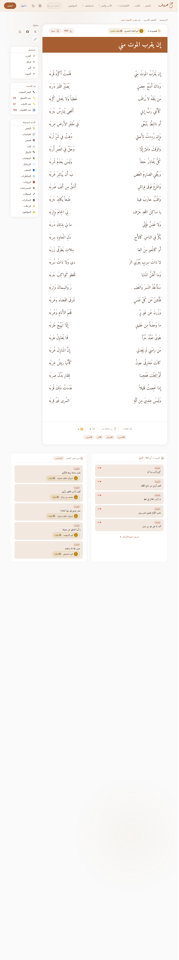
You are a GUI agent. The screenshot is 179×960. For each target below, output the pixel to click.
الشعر (148, 5)
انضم (10, 5)
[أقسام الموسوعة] (40, 6)
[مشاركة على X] (35, 32)
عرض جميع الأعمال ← (129, 537)
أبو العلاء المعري (145, 458)
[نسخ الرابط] (35, 39)
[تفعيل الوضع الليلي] (33, 6)
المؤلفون (72, 5)
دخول (23, 5)
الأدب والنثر (106, 5)
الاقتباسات (124, 5)
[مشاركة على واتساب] (20, 32)
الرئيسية (164, 19)
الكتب (137, 5)
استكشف (89, 5)
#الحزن (121, 437)
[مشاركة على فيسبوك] (27, 32)
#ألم (99, 437)
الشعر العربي (150, 19)
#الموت (88, 437)
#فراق (110, 437)
